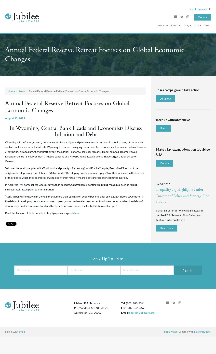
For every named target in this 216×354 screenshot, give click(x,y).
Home (11, 91)
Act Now (165, 98)
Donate (202, 17)
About (162, 25)
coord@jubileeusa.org (142, 312)
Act (197, 25)
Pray (187, 25)
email (22, 331)
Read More (166, 228)
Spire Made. (171, 331)
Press (208, 25)
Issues (175, 25)
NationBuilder (202, 331)
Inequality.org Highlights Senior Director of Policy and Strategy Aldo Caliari (182, 196)
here (76, 213)
